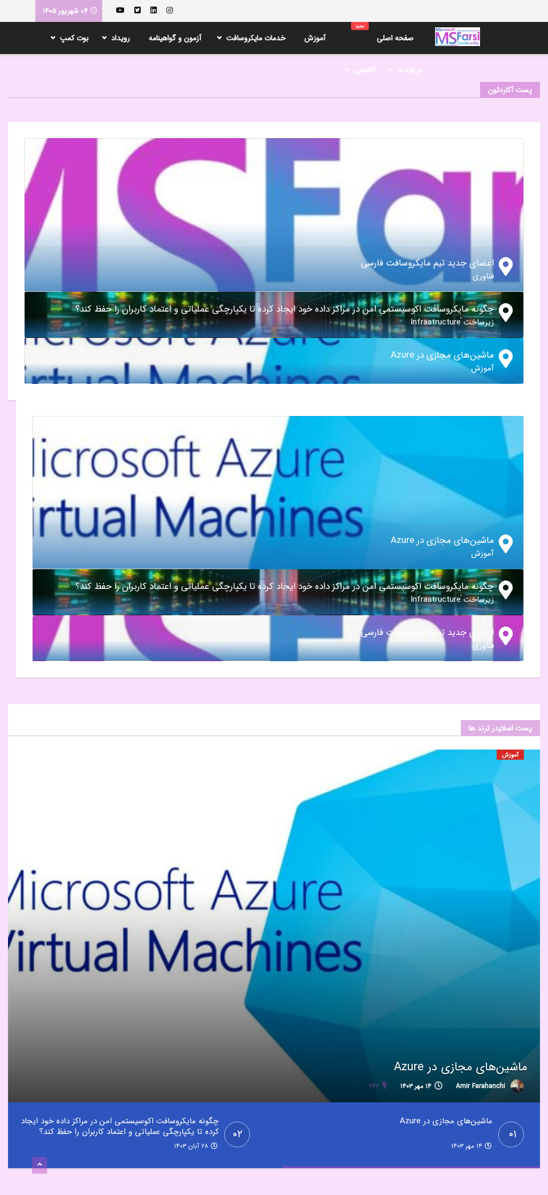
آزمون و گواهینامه (175, 38)
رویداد (120, 38)
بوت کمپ (74, 38)
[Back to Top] (39, 1165)
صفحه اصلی (384, 33)
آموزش (315, 38)
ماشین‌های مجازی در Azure (460, 1067)
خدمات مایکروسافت (256, 38)
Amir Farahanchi (481, 1086)
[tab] (274, 268)
